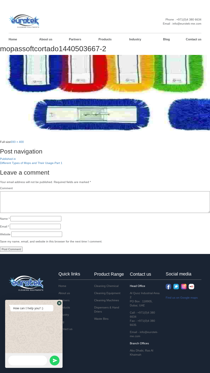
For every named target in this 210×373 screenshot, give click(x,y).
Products (105, 39)
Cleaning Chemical (106, 286)
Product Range (109, 274)
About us (45, 39)
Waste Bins (101, 318)
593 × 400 (17, 141)
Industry (135, 39)
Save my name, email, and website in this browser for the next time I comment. (51, 241)
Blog (166, 39)
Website (5, 234)
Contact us (193, 39)
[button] (59, 303)
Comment (6, 188)
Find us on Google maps (182, 297)
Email (4, 226)
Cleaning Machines (106, 300)
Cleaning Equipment (107, 293)
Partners (75, 39)
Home (13, 39)
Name (5, 218)
